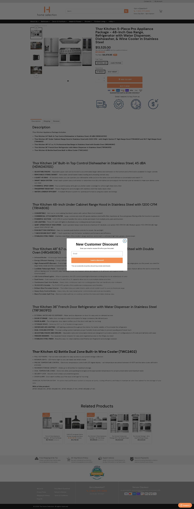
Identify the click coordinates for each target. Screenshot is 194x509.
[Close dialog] (125, 241)
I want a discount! (97, 260)
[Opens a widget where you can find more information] (185, 505)
